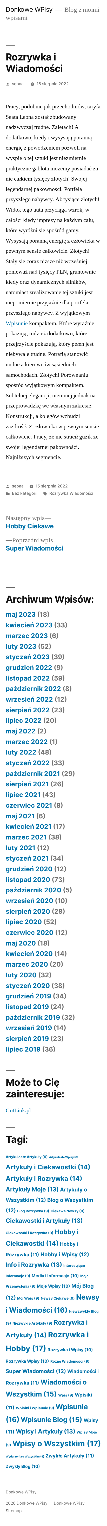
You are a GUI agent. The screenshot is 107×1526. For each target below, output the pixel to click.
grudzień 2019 (28, 996)
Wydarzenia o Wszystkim (25, 1456)
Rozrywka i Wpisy (70, 1349)
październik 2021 (33, 773)
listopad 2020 (28, 880)
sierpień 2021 (27, 784)
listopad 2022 (28, 678)
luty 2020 (21, 975)
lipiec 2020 (24, 922)
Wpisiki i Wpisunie (35, 1408)
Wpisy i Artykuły (45, 1431)
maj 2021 (20, 816)
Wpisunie (17, 323)
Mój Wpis (28, 1298)
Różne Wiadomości (70, 1361)
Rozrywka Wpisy (27, 1361)
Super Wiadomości (36, 1371)
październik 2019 (33, 1017)
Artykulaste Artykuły (27, 1157)
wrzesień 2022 (29, 699)
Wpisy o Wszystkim (56, 1443)
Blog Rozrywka (33, 1211)
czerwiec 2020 (30, 932)
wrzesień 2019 (29, 1028)
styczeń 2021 (27, 858)
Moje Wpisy (53, 1286)
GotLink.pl (18, 1110)
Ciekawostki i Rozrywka (30, 1233)
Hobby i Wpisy (65, 1254)
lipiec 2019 (23, 1049)
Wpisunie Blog (51, 1420)
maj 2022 (21, 731)
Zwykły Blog (23, 1466)
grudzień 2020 (29, 869)
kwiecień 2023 (29, 625)
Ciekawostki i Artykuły (44, 1220)
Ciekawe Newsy (68, 1211)
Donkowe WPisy (29, 9)
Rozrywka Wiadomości (71, 493)
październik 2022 (33, 689)
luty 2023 (21, 646)
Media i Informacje (55, 1275)
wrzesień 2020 (29, 901)
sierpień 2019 (27, 1038)
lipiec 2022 (24, 720)
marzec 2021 (26, 837)
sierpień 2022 (28, 710)
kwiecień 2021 (28, 826)
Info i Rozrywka (34, 1264)
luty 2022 (21, 752)
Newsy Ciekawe (58, 1298)
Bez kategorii (24, 493)
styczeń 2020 (28, 986)
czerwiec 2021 (29, 805)
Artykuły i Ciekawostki (48, 1167)
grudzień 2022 (29, 667)
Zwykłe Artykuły (69, 1456)
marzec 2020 (27, 964)
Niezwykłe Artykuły (32, 1323)
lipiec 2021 (23, 795)
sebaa (18, 83)
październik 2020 (33, 890)
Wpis (65, 1395)
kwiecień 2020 (29, 953)
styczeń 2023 (28, 657)
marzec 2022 (27, 742)
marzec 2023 (27, 636)
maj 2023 (21, 614)
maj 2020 (21, 943)
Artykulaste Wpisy (63, 1157)
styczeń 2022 (28, 763)
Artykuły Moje (32, 1189)
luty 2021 (20, 848)
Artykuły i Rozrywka (44, 1178)
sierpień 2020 (28, 911)
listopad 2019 (27, 1007)
